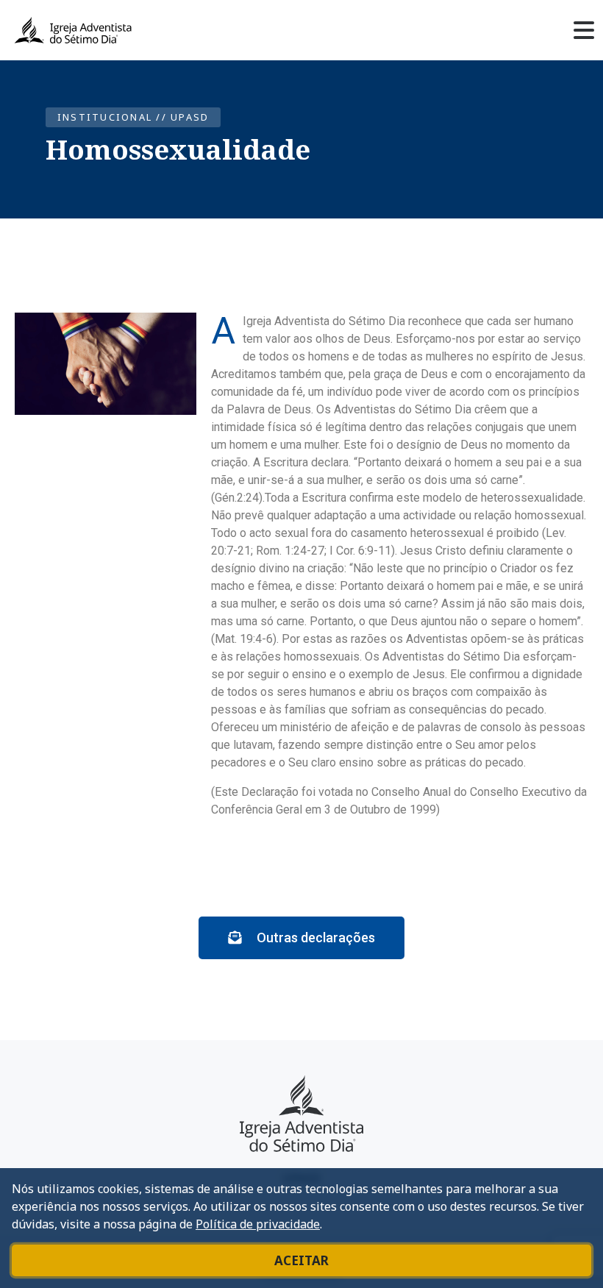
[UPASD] (301, 1113)
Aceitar (301, 1260)
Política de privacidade (258, 1224)
